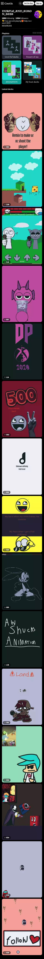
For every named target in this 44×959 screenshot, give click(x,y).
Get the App (28, 3)
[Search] (20, 3)
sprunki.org (7, 25)
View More (37, 33)
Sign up (39, 3)
